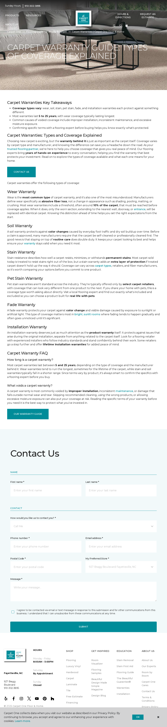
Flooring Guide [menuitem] (125, 672)
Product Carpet (58, 31)
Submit (83, 626)
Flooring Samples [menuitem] (96, 671)
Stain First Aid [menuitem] (125, 666)
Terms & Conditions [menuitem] (148, 699)
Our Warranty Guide (28, 413)
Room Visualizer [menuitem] (97, 662)
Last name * (92, 482)
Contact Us (21, 171)
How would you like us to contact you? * (33, 518)
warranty (29, 243)
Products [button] (12, 15)
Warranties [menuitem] (123, 687)
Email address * (94, 538)
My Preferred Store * (97, 558)
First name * (17, 482)
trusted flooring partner (22, 149)
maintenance (124, 391)
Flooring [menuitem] (71, 660)
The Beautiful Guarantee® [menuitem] (125, 680)
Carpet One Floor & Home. (28, 706)
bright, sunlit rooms (87, 314)
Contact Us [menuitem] (148, 691)
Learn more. (22, 721)
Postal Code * (17, 558)
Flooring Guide (34, 31)
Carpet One (14, 31)
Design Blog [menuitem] (98, 695)
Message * (16, 579)
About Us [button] (11, 24)
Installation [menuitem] (123, 693)
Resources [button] (33, 15)
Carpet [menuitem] (70, 678)
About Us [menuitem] (147, 660)
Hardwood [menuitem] (72, 672)
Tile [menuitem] (68, 690)
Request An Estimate (148, 16)
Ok (138, 717)
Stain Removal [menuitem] (125, 660)
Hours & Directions (122, 16)
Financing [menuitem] (72, 702)
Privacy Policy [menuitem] (150, 706)
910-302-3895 (32, 5)
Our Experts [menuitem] (149, 666)
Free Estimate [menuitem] (74, 696)
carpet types (103, 265)
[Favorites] (120, 25)
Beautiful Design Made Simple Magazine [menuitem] (99, 684)
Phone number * (19, 538)
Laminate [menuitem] (71, 684)
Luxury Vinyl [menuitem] (73, 666)
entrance (139, 209)
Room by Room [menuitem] (147, 674)
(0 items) (126, 26)
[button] (114, 25)
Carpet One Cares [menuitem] (148, 683)
